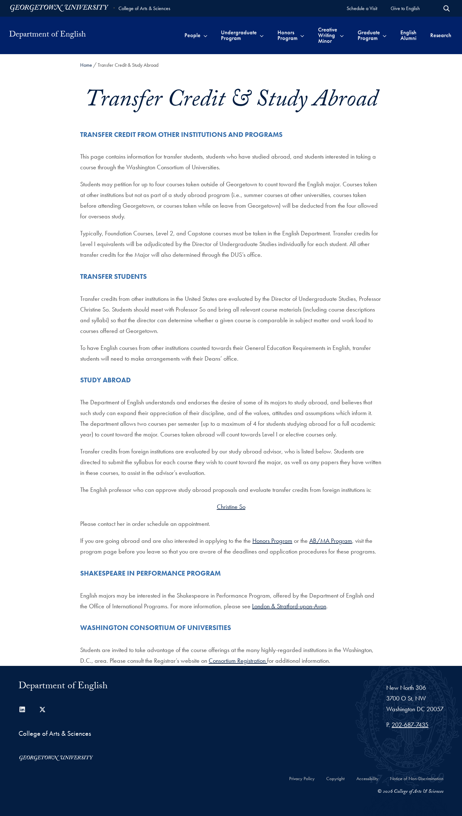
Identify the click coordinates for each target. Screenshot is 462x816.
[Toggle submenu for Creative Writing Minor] (341, 35)
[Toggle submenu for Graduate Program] (384, 35)
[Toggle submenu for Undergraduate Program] (261, 35)
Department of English (47, 35)
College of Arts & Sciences (144, 8)
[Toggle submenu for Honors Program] (302, 35)
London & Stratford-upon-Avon (289, 606)
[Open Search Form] (446, 8)
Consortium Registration (238, 660)
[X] (42, 710)
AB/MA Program (330, 541)
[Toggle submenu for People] (205, 35)
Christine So (231, 507)
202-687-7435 (410, 725)
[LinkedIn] (22, 710)
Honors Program (272, 541)
